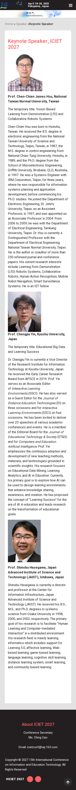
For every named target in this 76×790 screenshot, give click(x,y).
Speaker (21, 24)
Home (9, 24)
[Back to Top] (68, 782)
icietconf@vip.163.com (42, 747)
